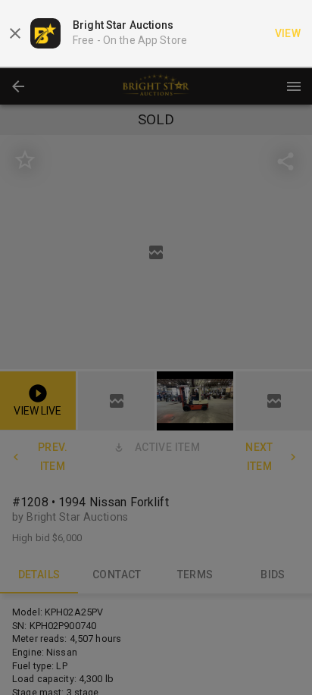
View (288, 33)
